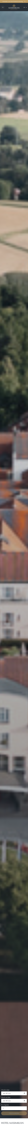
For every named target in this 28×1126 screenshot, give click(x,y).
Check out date (5, 1097)
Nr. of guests (5, 1105)
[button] (2, 7)
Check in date (5, 1090)
